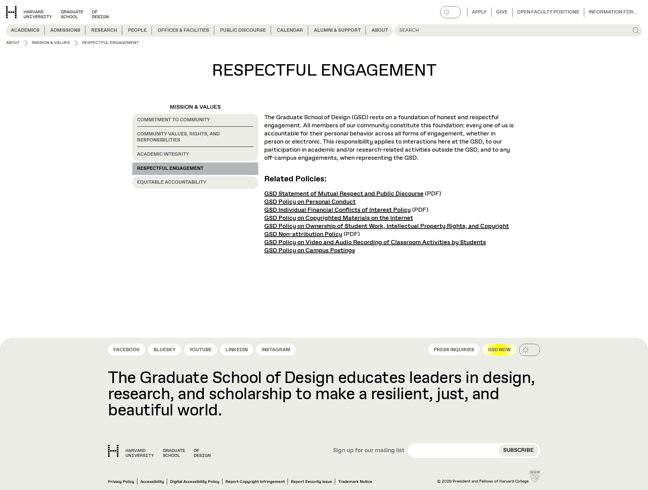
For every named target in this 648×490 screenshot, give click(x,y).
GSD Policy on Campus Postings (309, 251)
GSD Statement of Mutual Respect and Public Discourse (344, 194)
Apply (479, 12)
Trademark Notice (355, 482)
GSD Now (499, 350)
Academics (25, 30)
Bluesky (165, 350)
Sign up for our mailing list (369, 451)
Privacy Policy (121, 482)
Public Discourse (243, 30)
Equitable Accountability (171, 182)
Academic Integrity (163, 154)
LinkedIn (236, 350)
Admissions (65, 30)
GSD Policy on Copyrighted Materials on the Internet (338, 218)
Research (104, 30)
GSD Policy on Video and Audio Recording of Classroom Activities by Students (375, 242)
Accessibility (152, 482)
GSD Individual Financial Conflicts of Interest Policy (337, 210)
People (137, 30)
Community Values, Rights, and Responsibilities (178, 137)
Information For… (613, 12)
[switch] (450, 12)
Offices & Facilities (183, 30)
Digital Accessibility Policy (194, 482)
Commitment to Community (173, 120)
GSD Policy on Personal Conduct (310, 202)
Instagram (276, 350)
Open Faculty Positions (548, 12)
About (380, 30)
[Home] (159, 451)
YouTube (200, 350)
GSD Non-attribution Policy (303, 234)
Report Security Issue (311, 482)
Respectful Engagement (170, 168)
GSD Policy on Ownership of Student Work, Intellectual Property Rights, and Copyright (386, 226)
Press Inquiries (454, 350)
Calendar (290, 30)
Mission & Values (195, 107)
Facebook (126, 350)
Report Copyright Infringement (255, 482)
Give (502, 12)
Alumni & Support (337, 30)
